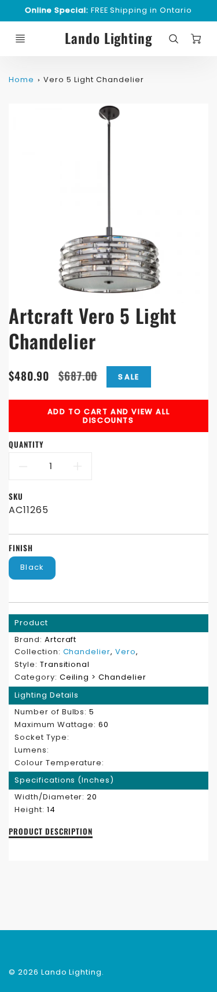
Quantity (26, 444)
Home (21, 79)
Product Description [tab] (51, 832)
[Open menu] (20, 38)
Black (31, 567)
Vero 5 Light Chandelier (93, 79)
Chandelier (87, 651)
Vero (125, 651)
